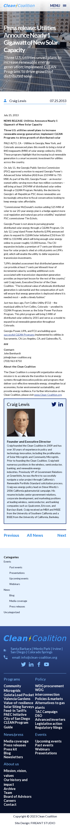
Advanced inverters (50, 719)
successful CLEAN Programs (19, 334)
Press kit (10, 749)
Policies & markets (49, 699)
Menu (55, 6)
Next (61, 535)
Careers (10, 801)
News (7, 589)
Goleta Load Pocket (19, 695)
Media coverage (18, 600)
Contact (10, 804)
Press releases (17, 606)
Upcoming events (18, 578)
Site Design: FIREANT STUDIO (35, 823)
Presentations (17, 572)
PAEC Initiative (15, 714)
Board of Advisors (18, 796)
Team (8, 793)
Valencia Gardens (17, 699)
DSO (38, 716)
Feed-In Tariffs (15, 711)
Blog (11, 595)
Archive (9, 789)
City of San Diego (17, 718)
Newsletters (13, 757)
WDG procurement (49, 686)
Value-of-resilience (18, 703)
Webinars (14, 584)
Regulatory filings (48, 727)
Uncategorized (12, 612)
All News (35, 535)
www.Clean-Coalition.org (48, 394)
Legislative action (48, 724)
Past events (15, 567)
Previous (11, 535)
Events (7, 561)
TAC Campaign (46, 712)
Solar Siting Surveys (19, 707)
